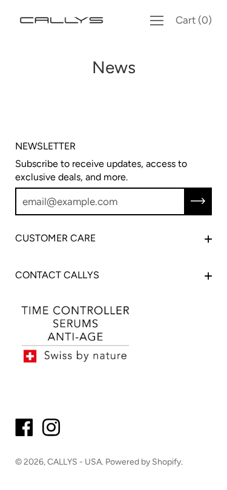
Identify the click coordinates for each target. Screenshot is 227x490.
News (114, 67)
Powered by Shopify (143, 462)
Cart (194, 20)
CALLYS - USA (74, 462)
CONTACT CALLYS (57, 275)
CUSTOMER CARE (55, 238)
